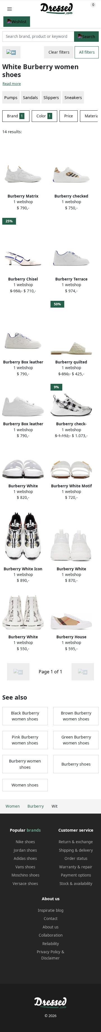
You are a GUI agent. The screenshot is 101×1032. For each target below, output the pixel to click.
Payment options (76, 875)
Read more (12, 83)
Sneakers (73, 97)
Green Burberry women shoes (76, 740)
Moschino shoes (25, 875)
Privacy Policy (48, 951)
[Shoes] (11, 52)
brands (34, 830)
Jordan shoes (25, 850)
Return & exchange (76, 841)
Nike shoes (25, 841)
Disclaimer (50, 958)
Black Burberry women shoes (25, 716)
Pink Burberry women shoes (25, 740)
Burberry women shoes (25, 764)
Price (68, 116)
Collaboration (51, 935)
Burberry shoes (76, 764)
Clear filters (59, 52)
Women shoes (25, 785)
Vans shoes (25, 866)
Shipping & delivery (76, 850)
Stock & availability (75, 883)
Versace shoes (25, 883)
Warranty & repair (75, 866)
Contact (51, 918)
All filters (87, 52)
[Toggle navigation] (9, 9)
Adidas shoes (25, 858)
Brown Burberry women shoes (76, 716)
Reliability (50, 943)
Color (43, 116)
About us (50, 927)
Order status (76, 858)
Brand (15, 116)
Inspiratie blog (50, 910)
